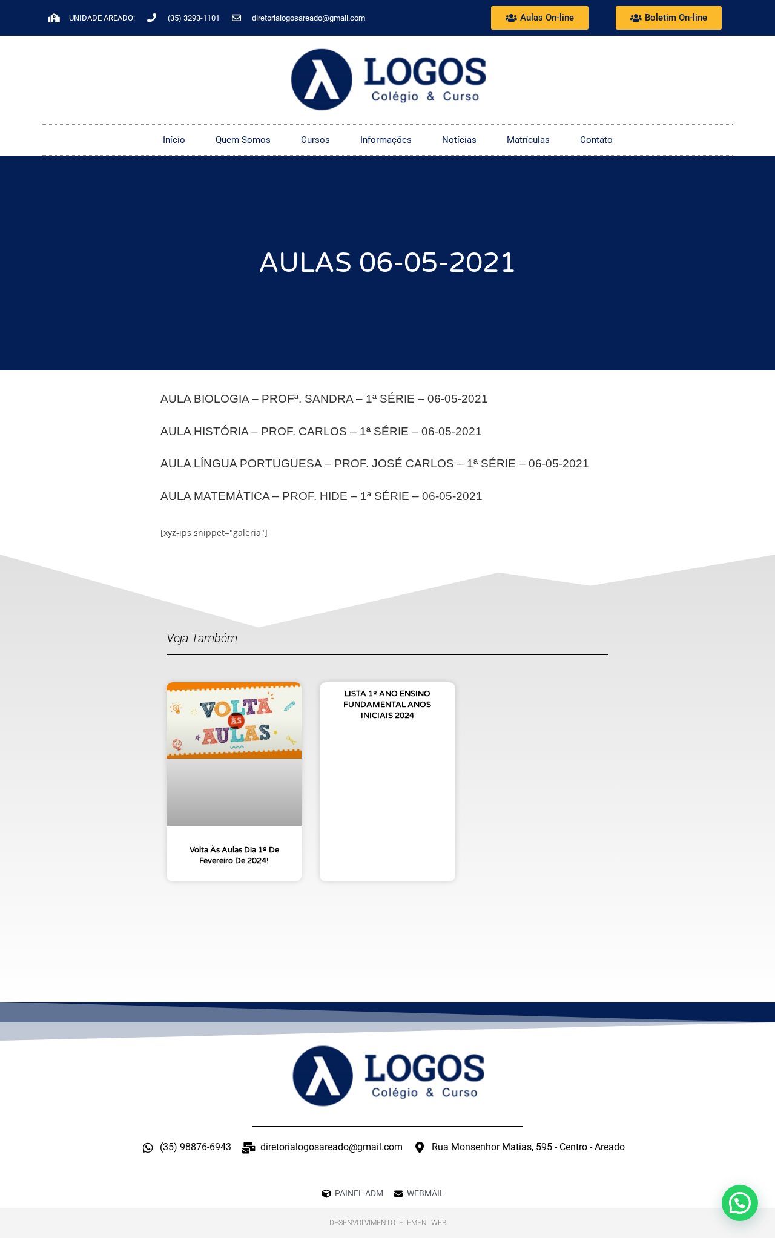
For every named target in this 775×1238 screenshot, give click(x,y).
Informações (386, 139)
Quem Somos (243, 139)
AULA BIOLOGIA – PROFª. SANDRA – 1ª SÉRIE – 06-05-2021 (324, 398)
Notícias (459, 139)
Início (174, 139)
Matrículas (528, 139)
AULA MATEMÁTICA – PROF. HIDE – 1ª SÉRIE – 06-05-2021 (321, 496)
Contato (596, 139)
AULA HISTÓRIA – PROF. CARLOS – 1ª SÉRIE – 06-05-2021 (321, 431)
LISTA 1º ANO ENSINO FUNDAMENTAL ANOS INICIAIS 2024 (387, 704)
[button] (740, 1203)
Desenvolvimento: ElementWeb (387, 1223)
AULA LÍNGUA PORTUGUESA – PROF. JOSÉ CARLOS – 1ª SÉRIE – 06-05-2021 (374, 463)
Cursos (315, 139)
